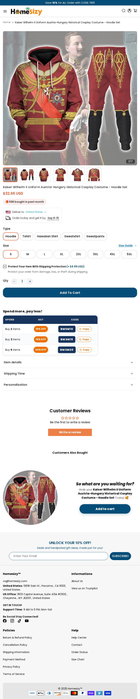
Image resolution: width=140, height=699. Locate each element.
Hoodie (10, 236)
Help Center (79, 637)
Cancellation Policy (15, 645)
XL (61, 254)
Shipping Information (16, 652)
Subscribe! (120, 556)
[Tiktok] (19, 621)
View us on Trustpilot (84, 588)
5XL (129, 254)
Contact (76, 645)
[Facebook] (5, 621)
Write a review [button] (70, 432)
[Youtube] (26, 621)
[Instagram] (12, 621)
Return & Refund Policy (17, 637)
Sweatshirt (72, 236)
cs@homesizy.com (15, 581)
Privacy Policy (11, 667)
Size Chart (77, 659)
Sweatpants (95, 236)
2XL (78, 254)
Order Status (79, 652)
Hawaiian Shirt (47, 236)
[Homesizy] (26, 11)
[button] (14, 281)
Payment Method (14, 659)
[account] (129, 10)
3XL (95, 254)
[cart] (135, 11)
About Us (77, 581)
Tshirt (26, 236)
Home (7, 22)
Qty (5, 281)
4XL (112, 254)
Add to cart (105, 509)
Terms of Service (14, 674)
